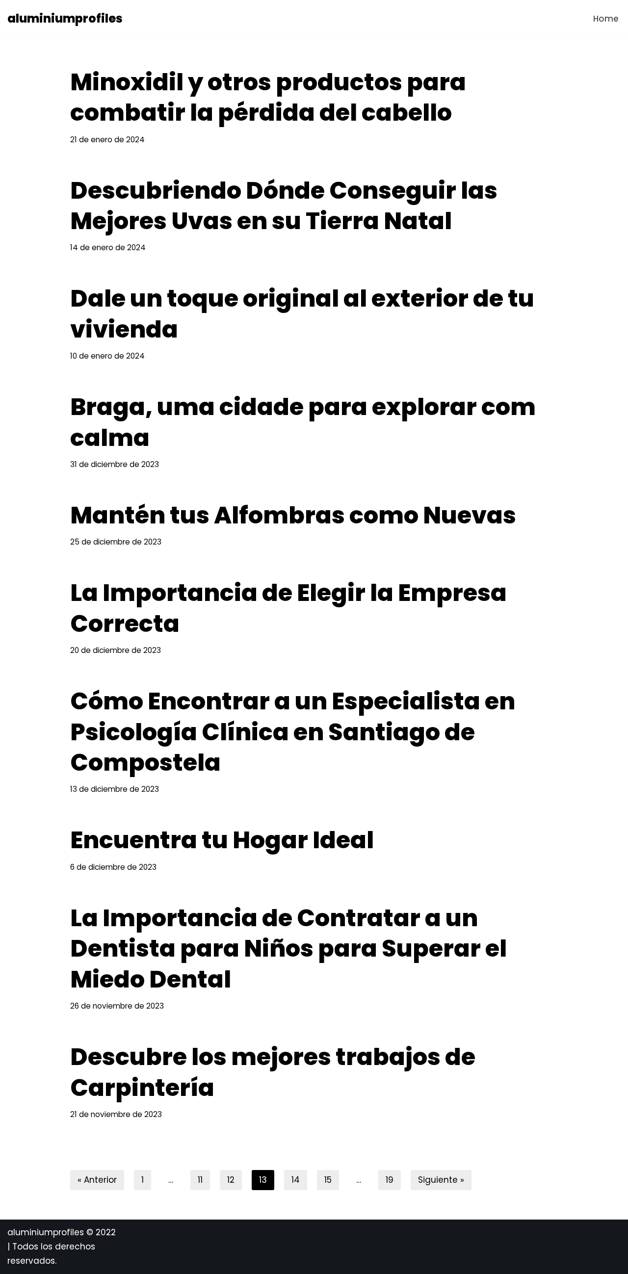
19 (389, 1180)
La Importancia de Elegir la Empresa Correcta (288, 608)
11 (200, 1180)
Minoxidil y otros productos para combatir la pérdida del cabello (268, 97)
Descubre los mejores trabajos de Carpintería (272, 1072)
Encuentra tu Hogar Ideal (222, 840)
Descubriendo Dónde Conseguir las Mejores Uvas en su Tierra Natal (283, 205)
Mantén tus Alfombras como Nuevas (293, 515)
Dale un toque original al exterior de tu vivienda (302, 313)
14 (295, 1180)
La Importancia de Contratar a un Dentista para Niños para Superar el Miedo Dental (288, 949)
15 (328, 1180)
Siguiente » (441, 1180)
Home (606, 19)
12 (231, 1180)
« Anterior (97, 1180)
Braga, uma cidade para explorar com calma (303, 422)
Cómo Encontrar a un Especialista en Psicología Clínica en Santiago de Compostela (292, 732)
